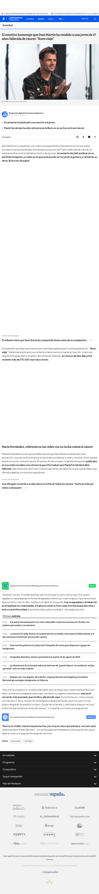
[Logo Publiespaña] (49, 843)
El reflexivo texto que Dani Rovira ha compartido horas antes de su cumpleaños (44, 340)
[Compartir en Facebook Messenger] (89, 137)
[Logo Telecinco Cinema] (49, 834)
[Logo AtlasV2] (19, 843)
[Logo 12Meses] (80, 834)
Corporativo (9, 769)
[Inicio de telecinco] (4, 18)
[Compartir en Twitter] (83, 137)
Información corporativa (20, 856)
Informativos (15, 741)
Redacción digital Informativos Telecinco (26, 113)
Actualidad (8, 755)
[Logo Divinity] (19, 816)
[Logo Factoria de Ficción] (80, 816)
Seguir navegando (12, 776)
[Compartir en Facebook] (95, 137)
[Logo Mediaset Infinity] (19, 807)
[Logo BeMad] (80, 825)
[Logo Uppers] (19, 834)
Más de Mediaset (12, 783)
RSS (94, 856)
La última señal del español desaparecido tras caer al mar (26, 14)
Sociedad (8, 25)
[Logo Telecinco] (49, 807)
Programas (9, 762)
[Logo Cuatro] (80, 807)
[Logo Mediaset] (49, 795)
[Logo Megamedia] (50, 872)
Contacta (49, 859)
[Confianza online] (49, 884)
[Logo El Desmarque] (49, 816)
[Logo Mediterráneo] (80, 844)
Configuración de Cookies (54, 856)
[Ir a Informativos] (15, 19)
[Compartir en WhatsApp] (77, 137)
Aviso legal (7, 856)
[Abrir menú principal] (95, 18)
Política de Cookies (71, 856)
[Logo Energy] (49, 825)
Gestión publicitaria (85, 856)
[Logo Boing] (19, 825)
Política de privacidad (37, 856)
